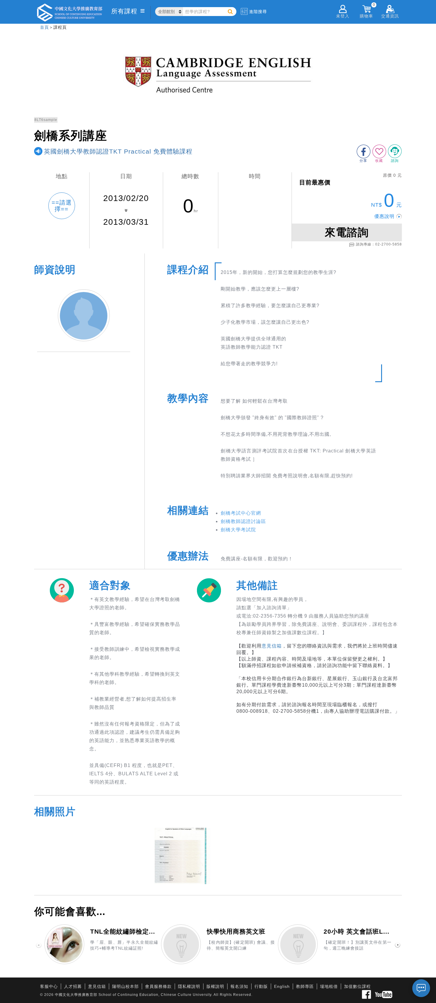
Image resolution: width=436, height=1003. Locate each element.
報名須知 (239, 986)
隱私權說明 (189, 986)
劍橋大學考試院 (238, 529)
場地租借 (329, 986)
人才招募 (73, 986)
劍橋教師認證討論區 (243, 521)
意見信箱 (272, 645)
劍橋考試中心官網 (241, 513)
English (282, 986)
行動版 (261, 986)
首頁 (44, 27)
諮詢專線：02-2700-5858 (379, 244)
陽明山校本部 (125, 986)
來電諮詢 (347, 232)
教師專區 (305, 986)
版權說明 (215, 986)
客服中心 (49, 986)
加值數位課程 (357, 986)
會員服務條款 (158, 986)
